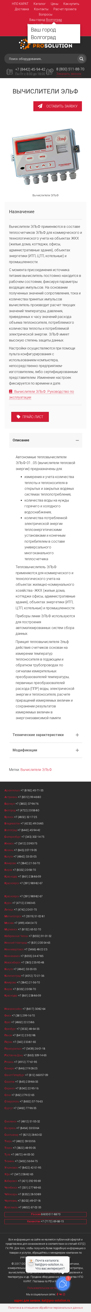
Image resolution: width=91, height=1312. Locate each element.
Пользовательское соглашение (45, 1288)
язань (9, 1062)
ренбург (10, 1028)
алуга (8, 856)
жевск (9, 843)
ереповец (11, 1200)
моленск (10, 1121)
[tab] (45, 440)
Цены (54, 4)
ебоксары (11, 1194)
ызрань (10, 1128)
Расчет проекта (64, 9)
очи (7, 1095)
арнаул (9, 803)
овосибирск (12, 962)
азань (9, 850)
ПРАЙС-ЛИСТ (33, 417)
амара (9, 1068)
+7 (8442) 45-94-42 (30, 69)
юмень (9, 1161)
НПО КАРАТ (20, 4)
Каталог (40, 4)
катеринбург (12, 836)
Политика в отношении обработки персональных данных (45, 1307)
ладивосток (12, 823)
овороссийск (13, 1008)
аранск (9, 1088)
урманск (11, 929)
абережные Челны (16, 936)
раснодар (11, 876)
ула (7, 1154)
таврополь (12, 1101)
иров (8, 869)
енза (8, 1035)
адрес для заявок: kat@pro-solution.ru (42, 1300)
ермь (8, 1042)
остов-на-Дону (14, 1055)
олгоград (10, 830)
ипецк (9, 909)
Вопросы (45, 14)
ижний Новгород (15, 942)
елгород (10, 810)
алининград (12, 975)
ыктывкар (11, 1134)
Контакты (41, 9)
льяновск (11, 1167)
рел (7, 1022)
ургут (8, 1108)
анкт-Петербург (14, 1075)
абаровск (11, 1181)
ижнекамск (12, 956)
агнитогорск (13, 916)
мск (8, 1015)
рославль (11, 1207)
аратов (9, 1081)
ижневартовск (14, 949)
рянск (9, 817)
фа (7, 1174)
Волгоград (54, 20)
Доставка (22, 9)
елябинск (11, 1187)
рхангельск (12, 790)
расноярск (12, 883)
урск (8, 903)
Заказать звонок (68, 73)
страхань (11, 797)
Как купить (71, 4)
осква (9, 923)
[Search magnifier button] (81, 59)
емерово (10, 863)
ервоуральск (13, 1048)
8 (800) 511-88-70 (70, 69)
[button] (57, 106)
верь (8, 1141)
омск (8, 1147)
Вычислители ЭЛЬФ (36, 770)
